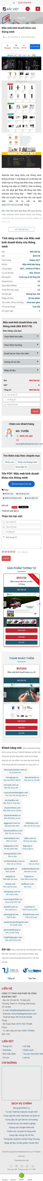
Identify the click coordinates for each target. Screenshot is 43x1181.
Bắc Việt (26, 1160)
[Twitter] (22, 1166)
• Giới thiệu (6, 1050)
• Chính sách (27, 1050)
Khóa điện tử (21, 467)
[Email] (14, 3)
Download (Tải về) (22, 484)
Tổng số (7, 390)
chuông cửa (23, 493)
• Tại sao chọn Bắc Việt (31, 1054)
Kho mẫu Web (13, 37)
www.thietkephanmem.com (24, 1014)
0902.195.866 (28, 1030)
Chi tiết (21, 642)
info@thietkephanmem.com (22, 1010)
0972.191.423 (26, 436)
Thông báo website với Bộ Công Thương (21, 1139)
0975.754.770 (22, 1024)
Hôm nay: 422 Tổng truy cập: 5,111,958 (21, 1169)
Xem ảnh (21, 637)
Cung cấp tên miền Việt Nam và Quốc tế (21, 1116)
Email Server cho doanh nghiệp (22, 1123)
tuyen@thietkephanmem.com (29, 444)
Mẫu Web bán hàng (28, 37)
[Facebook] (11, 1166)
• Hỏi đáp (26, 1046)
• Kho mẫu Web (9, 1054)
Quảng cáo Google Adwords (21, 1127)
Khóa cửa (9, 462)
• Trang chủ (7, 1046)
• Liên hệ (26, 1057)
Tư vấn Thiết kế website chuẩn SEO (21, 1112)
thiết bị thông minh (13, 498)
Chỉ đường (5, 1179)
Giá (5, 380)
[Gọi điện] (21, 1176)
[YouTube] (27, 1166)
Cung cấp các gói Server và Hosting (21, 1119)
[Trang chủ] (3, 37)
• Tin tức (5, 1057)
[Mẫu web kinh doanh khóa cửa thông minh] (21, 111)
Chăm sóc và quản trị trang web (21, 1131)
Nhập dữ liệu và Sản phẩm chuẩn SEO (21, 1143)
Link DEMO (35, 46)
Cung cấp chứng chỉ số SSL (21, 1135)
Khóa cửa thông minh (27, 462)
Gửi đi (35, 411)
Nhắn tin (30, 1179)
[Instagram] (16, 1166)
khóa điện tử (32, 498)
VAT (5, 385)
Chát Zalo (13, 1179)
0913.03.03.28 (22, 1017)
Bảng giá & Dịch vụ (21, 1108)
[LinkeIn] (32, 1166)
